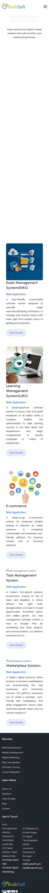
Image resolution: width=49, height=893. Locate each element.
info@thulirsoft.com (32, 868)
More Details (16, 332)
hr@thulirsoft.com (31, 864)
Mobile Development (12, 752)
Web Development (11, 747)
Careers (6, 808)
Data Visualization (11, 762)
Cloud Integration (11, 772)
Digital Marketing (10, 757)
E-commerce (16, 506)
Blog (4, 803)
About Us (7, 788)
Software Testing (11, 767)
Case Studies (9, 798)
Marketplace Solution (23, 665)
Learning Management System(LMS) (17, 391)
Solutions (7, 793)
